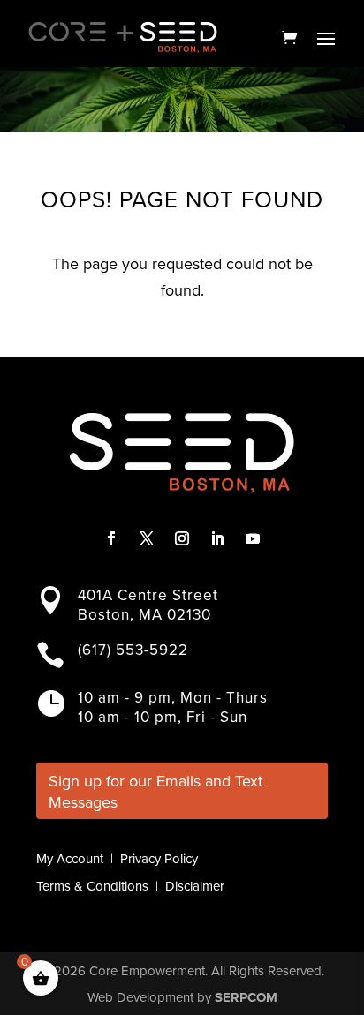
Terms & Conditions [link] (92, 886)
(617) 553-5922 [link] (133, 650)
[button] (326, 38)
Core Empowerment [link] (147, 971)
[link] (289, 37)
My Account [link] (69, 858)
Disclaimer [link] (194, 886)
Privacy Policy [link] (159, 858)
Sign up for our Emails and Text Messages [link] (155, 791)
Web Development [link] (140, 997)
